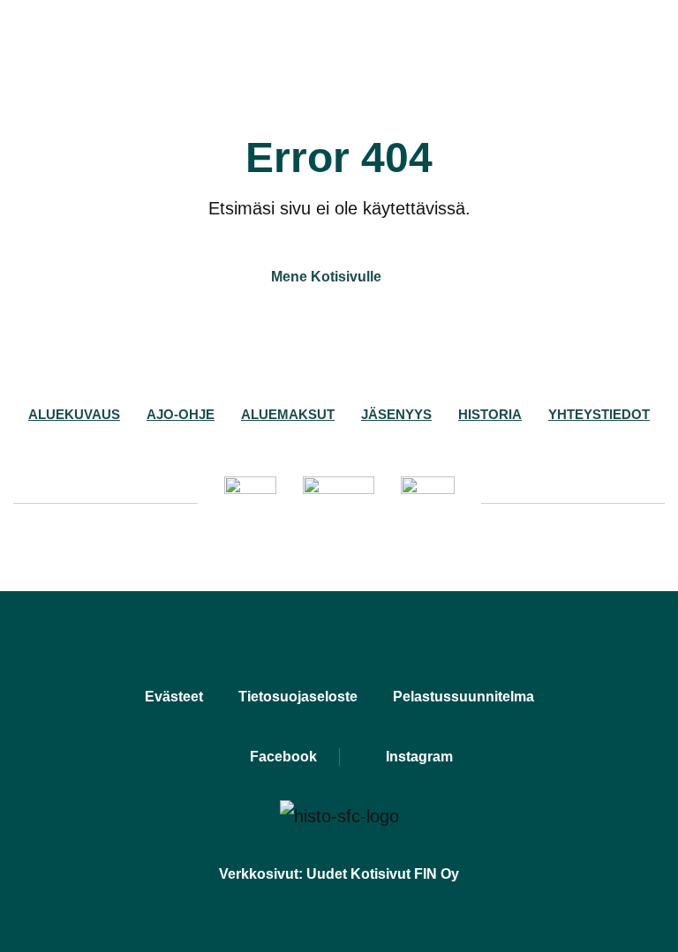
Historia (490, 414)
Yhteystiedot (599, 414)
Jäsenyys (396, 414)
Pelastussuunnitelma (463, 696)
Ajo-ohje (181, 414)
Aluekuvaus (74, 414)
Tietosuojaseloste (298, 696)
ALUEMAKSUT (288, 414)
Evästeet (174, 696)
